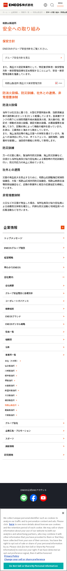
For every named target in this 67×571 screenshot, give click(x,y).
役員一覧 (9, 331)
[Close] (63, 513)
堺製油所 (9, 380)
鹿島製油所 (10, 410)
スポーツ (9, 438)
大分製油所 (10, 395)
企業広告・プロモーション (18, 430)
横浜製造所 (10, 400)
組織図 (8, 339)
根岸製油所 (10, 375)
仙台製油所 (10, 365)
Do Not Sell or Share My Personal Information (33, 565)
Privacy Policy (11, 556)
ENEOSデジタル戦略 (15, 324)
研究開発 (8, 454)
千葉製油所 (10, 415)
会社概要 (9, 285)
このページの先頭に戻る (62, 477)
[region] (33, 539)
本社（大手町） (12, 360)
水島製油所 (10, 385)
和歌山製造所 (11, 405)
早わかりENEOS (12, 267)
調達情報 (9, 446)
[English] (45, 5)
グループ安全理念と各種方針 (19, 293)
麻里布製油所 (11, 390)
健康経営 (9, 308)
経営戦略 (8, 257)
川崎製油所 (10, 370)
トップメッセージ (13, 238)
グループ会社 (11, 423)
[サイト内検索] (52, 5)
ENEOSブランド (13, 316)
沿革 (7, 347)
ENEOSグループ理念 (14, 247)
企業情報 (10, 227)
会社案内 (8, 277)
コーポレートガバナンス (17, 300)
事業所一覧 (10, 354)
